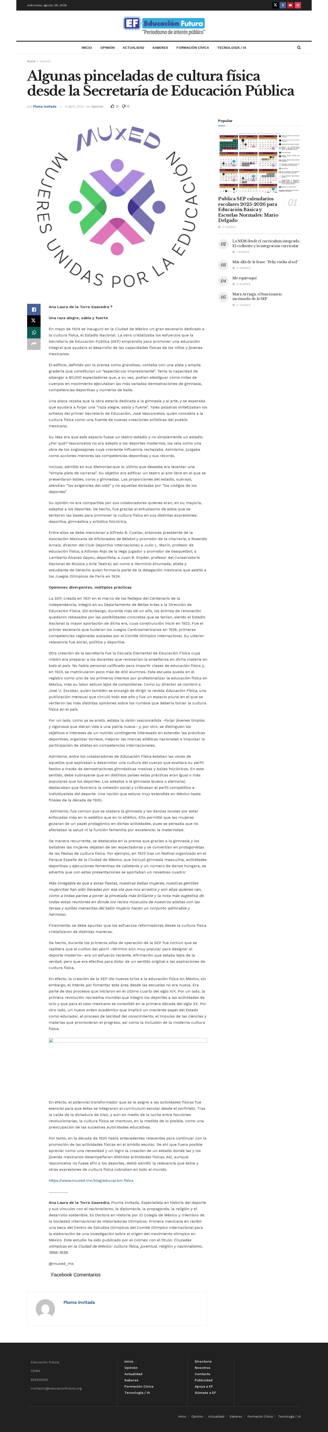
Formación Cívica (192, 47)
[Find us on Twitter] (275, 5)
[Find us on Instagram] (298, 5)
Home (31, 61)
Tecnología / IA (231, 47)
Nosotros (202, 1368)
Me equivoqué (244, 278)
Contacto (202, 1374)
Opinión (107, 47)
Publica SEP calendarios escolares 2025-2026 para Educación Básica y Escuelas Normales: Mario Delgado (248, 209)
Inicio (87, 47)
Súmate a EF (205, 1393)
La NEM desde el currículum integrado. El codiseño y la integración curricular (266, 243)
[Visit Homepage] (164, 26)
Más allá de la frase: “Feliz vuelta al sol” (265, 262)
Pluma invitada (44, 106)
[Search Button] (299, 48)
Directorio (203, 1361)
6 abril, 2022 (74, 106)
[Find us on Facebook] (283, 5)
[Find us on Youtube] (290, 5)
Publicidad (204, 1380)
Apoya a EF (204, 1386)
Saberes (160, 47)
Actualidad (133, 47)
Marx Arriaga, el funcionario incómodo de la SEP (257, 296)
